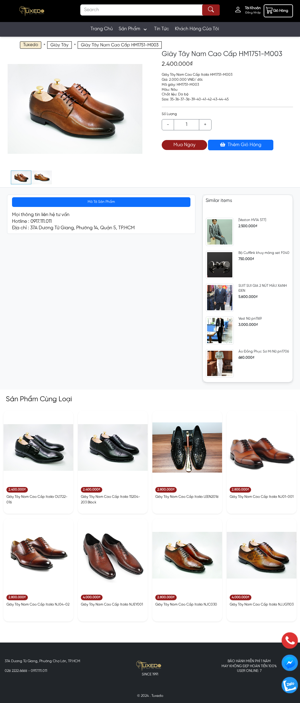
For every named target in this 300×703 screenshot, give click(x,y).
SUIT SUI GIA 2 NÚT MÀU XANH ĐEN (262, 288)
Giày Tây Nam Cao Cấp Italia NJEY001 (112, 604)
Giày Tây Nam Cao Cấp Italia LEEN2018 (187, 497)
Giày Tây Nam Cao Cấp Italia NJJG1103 (262, 604)
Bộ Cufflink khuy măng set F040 (263, 253)
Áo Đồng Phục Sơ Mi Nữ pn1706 (263, 351)
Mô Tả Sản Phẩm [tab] (101, 202)
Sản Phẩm (129, 28)
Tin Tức (161, 28)
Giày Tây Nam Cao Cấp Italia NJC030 (186, 604)
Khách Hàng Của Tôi (197, 28)
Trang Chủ (102, 28)
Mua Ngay (184, 144)
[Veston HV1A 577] (252, 220)
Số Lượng (169, 114)
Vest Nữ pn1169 (250, 319)
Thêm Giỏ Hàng (243, 144)
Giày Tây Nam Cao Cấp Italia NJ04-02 (37, 604)
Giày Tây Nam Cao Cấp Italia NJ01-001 (262, 497)
